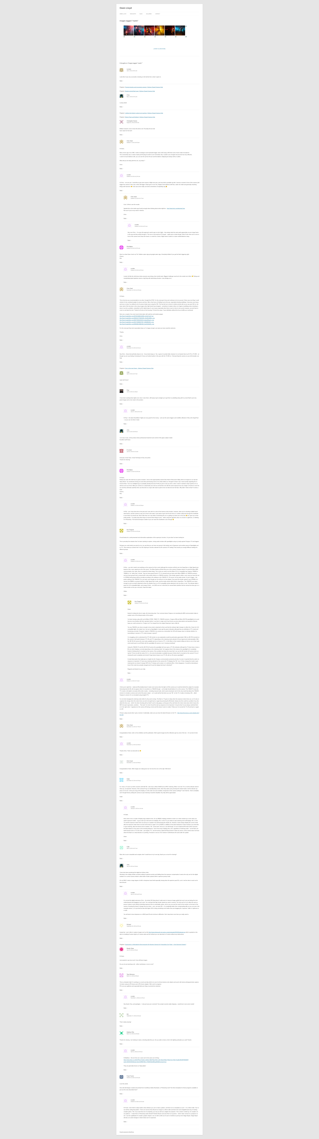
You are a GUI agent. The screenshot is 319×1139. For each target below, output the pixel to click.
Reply (121, 80)
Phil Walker (130, 470)
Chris (128, 95)
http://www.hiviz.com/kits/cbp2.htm (176, 208)
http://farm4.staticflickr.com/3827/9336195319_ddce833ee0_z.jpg (137, 320)
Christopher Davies (132, 121)
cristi (128, 372)
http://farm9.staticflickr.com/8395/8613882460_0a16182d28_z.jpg (137, 324)
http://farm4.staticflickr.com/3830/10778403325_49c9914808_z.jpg (137, 318)
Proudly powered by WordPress (127, 1132)
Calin (128, 846)
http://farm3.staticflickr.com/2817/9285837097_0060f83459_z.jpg (137, 322)
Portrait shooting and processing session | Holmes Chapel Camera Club (144, 87)
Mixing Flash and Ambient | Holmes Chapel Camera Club (140, 117)
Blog (141, 13)
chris (128, 430)
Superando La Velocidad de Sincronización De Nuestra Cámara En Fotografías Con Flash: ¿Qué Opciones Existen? (155, 944)
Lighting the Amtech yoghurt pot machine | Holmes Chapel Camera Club (144, 113)
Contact (157, 13)
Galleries (149, 13)
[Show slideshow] (159, 48)
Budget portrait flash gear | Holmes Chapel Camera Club (140, 91)
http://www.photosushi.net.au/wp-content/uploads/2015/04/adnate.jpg (167, 932)
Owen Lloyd (126, 8)
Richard (129, 924)
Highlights (133, 13)
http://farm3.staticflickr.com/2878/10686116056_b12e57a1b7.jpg (136, 316)
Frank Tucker (130, 1076)
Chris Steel (130, 725)
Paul (128, 390)
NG (128, 1014)
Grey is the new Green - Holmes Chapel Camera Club (139, 368)
